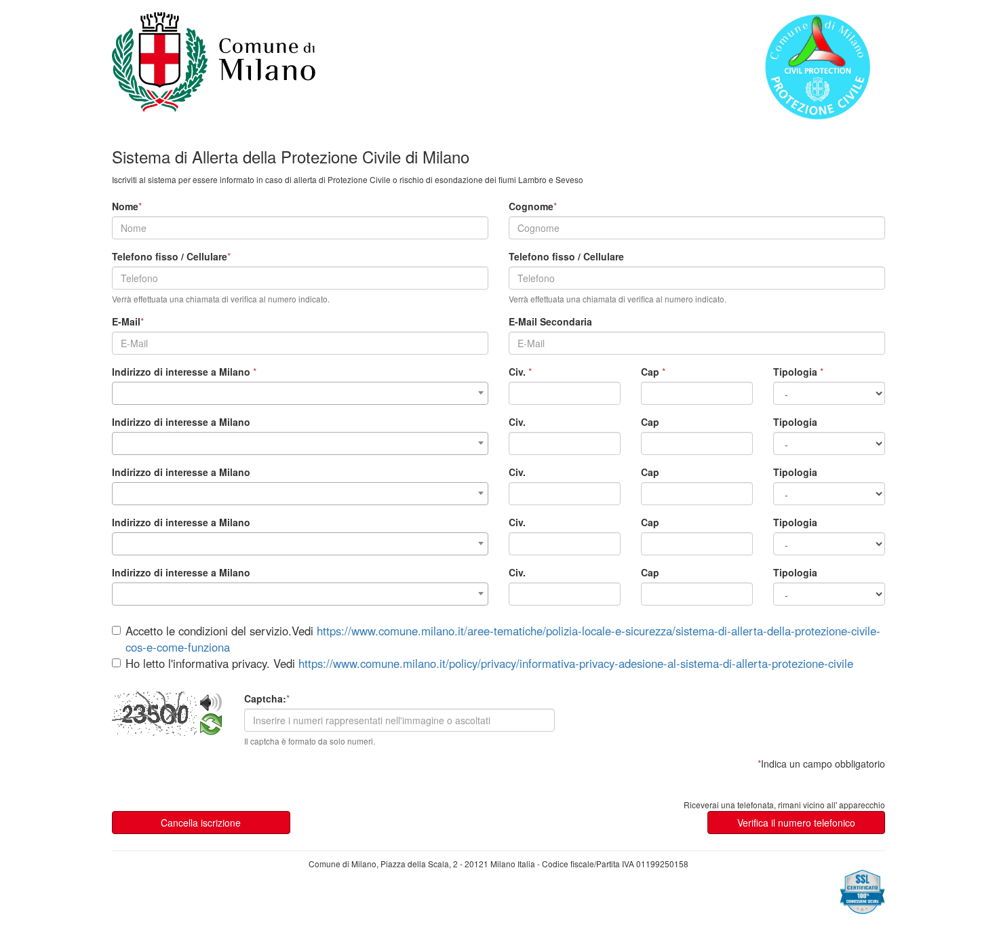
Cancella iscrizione (201, 822)
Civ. (517, 371)
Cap (650, 371)
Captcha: (265, 698)
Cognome (531, 206)
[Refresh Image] (211, 728)
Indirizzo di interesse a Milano (181, 371)
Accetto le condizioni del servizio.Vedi (502, 638)
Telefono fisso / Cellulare (169, 256)
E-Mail (126, 321)
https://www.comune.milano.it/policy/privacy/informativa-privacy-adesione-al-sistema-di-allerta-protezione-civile (575, 663)
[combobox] (300, 393)
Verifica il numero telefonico (796, 822)
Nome (125, 206)
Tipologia (795, 371)
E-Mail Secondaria (550, 321)
